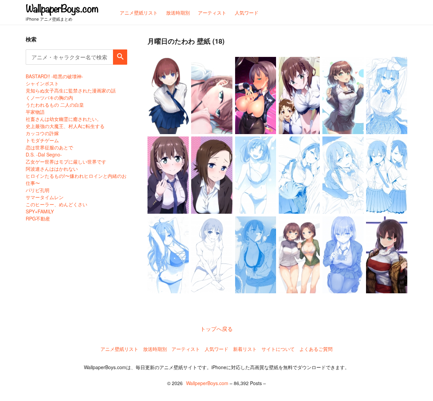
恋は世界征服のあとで (49, 147)
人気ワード (216, 348)
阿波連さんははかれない (52, 168)
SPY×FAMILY (40, 211)
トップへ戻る (216, 329)
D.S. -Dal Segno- (44, 154)
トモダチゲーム (42, 140)
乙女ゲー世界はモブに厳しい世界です (66, 161)
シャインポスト (42, 83)
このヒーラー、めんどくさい (56, 204)
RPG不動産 (38, 218)
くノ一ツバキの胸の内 (49, 97)
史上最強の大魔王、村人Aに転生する (65, 126)
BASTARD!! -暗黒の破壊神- (54, 76)
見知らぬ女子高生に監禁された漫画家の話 (71, 90)
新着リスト (245, 348)
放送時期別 (155, 348)
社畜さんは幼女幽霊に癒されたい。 (63, 118)
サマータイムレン (45, 197)
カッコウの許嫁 (42, 133)
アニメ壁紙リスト (119, 348)
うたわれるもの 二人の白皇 (55, 104)
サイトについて (278, 348)
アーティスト (186, 348)
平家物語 (35, 111)
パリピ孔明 (37, 190)
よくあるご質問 (316, 348)
